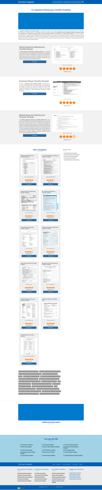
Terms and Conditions (66, 464)
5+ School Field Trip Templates (26, 455)
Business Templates (57, 2)
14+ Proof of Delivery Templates (48, 450)
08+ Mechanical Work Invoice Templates (71, 154)
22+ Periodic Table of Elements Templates (51, 446)
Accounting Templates (76, 2)
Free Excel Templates (26, 2)
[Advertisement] (51, 21)
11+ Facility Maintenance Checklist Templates (72, 455)
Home (53, 464)
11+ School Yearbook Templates (70, 452)
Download (34, 61)
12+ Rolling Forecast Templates (48, 455)
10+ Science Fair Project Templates (70, 444)
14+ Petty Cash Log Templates (48, 452)
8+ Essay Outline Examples (69, 450)
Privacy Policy (75, 464)
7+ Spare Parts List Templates (26, 444)
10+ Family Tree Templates (26, 446)
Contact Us (58, 464)
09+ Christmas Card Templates (70, 158)
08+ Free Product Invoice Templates (71, 156)
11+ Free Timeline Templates (48, 444)
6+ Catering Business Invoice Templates (71, 159)
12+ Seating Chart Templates (26, 450)
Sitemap (80, 464)
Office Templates (67, 2)
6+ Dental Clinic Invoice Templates (70, 153)
